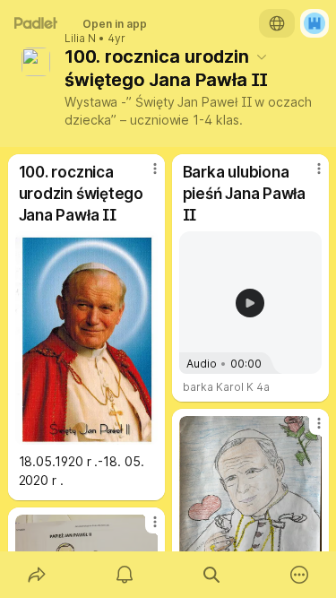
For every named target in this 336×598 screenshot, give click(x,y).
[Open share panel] (37, 575)
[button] (250, 303)
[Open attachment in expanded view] (86, 338)
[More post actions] (143, 176)
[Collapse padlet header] (261, 56)
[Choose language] (277, 23)
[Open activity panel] (124, 575)
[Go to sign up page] (314, 23)
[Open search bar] (212, 574)
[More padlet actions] (299, 575)
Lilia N (80, 38)
